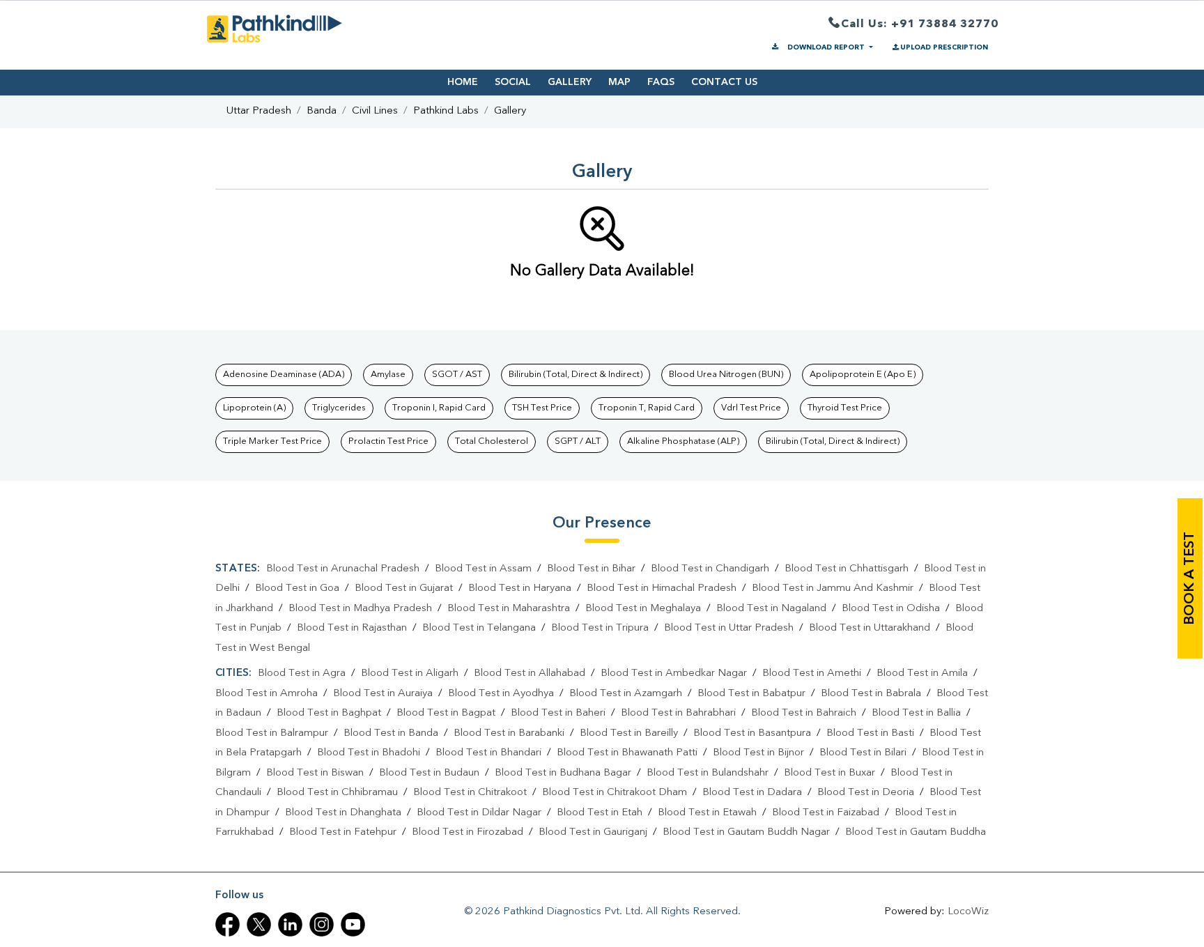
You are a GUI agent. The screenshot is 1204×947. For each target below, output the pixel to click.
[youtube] (353, 924)
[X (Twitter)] (259, 924)
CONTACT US (724, 82)
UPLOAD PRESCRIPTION (944, 47)
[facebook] (227, 924)
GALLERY (570, 82)
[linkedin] (290, 924)
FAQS (660, 82)
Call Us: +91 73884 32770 (919, 24)
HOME (462, 82)
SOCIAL (513, 82)
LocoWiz (968, 912)
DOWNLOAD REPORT (826, 47)
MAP (619, 82)
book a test (1190, 578)
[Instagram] (321, 924)
